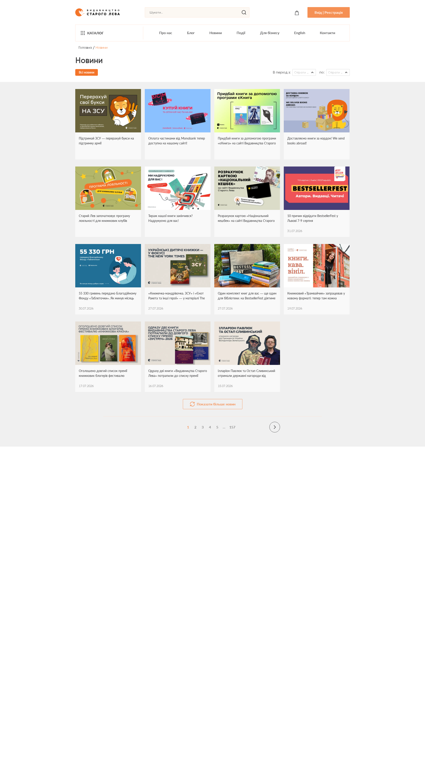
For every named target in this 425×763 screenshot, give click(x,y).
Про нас (165, 33)
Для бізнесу (269, 33)
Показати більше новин (216, 404)
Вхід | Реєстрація (329, 12)
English (299, 33)
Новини (215, 33)
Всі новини (86, 72)
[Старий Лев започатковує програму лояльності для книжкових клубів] (108, 188)
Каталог (95, 33)
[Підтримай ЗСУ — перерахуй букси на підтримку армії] (108, 110)
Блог (191, 33)
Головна (85, 47)
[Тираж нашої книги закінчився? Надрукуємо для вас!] (178, 188)
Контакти (327, 33)
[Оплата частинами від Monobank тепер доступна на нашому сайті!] (178, 110)
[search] (244, 12)
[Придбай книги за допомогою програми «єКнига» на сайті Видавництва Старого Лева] (247, 110)
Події (241, 33)
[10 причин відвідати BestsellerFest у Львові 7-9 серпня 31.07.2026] (317, 188)
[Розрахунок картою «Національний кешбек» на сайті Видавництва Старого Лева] (247, 188)
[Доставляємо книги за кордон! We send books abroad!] (317, 110)
